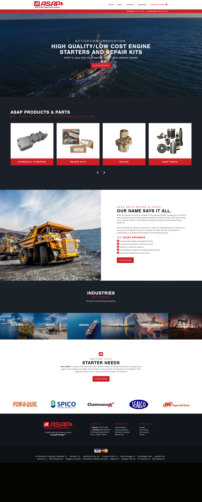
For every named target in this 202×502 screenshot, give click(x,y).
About (120, 4)
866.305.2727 (158, 11)
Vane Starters (120, 427)
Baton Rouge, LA (128, 456)
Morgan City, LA (128, 459)
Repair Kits (119, 434)
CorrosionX (144, 432)
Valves (142, 427)
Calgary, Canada (73, 459)
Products (130, 4)
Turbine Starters (121, 430)
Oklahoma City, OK (91, 456)
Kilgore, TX (114, 459)
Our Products (101, 65)
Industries (142, 4)
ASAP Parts (143, 430)
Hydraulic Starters (122, 432)
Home (111, 4)
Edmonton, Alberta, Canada (95, 459)
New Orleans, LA (56, 459)
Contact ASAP (158, 4)
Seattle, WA (159, 456)
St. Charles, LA (144, 459)
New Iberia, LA (158, 459)
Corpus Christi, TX (110, 456)
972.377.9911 (136, 11)
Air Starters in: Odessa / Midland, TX (51, 456)
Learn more (125, 260)
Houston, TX (75, 456)
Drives (142, 434)
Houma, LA (42, 459)
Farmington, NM (145, 456)
